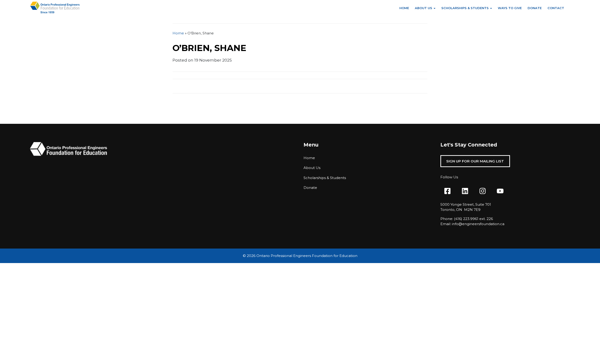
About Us (423, 8)
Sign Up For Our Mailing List (475, 161)
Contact (556, 8)
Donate (535, 8)
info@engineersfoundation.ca (478, 224)
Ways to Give (510, 8)
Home (404, 8)
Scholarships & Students (465, 8)
